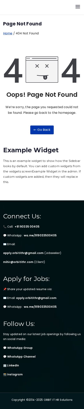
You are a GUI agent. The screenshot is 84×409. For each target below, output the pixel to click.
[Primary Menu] (78, 7)
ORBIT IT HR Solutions (58, 400)
